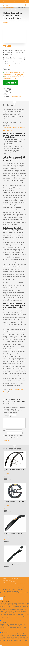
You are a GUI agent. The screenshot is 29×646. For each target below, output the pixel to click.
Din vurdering (6, 415)
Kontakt (4, 582)
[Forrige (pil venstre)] (0, 645)
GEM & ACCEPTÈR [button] (4, 642)
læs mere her (7, 66)
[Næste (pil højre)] (1, 645)
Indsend (6, 440)
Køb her (10, 82)
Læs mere (3, 594)
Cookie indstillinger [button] (11, 594)
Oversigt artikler (14, 578)
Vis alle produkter (7, 580)
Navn (4, 430)
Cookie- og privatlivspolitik (9, 584)
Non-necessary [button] (3, 630)
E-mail (5, 433)
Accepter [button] (20, 594)
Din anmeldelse (7, 416)
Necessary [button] (2, 619)
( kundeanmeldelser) (16, 96)
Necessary (4, 621)
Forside (4, 578)
